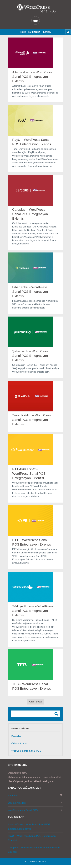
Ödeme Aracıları (20, 743)
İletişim (47, 32)
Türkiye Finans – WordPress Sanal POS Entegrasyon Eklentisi (33, 610)
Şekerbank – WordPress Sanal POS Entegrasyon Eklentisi (30, 355)
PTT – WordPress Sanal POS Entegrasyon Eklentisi (32, 542)
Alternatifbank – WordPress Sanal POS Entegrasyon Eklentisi (32, 76)
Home (23, 32)
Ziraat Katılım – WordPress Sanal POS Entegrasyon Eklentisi (31, 419)
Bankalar (16, 736)
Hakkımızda (34, 32)
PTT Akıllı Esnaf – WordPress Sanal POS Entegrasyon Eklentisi (28, 473)
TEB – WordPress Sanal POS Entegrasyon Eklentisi (32, 686)
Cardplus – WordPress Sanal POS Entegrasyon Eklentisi (30, 214)
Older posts (35, 701)
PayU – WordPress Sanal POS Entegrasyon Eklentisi (32, 142)
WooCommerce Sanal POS (26, 750)
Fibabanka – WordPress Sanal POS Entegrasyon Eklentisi (30, 291)
